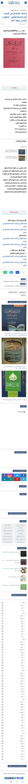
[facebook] (23, 475)
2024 (23, 639)
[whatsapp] (11, 479)
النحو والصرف (23, 10)
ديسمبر (21, 616)
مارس (22, 605)
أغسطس (21, 618)
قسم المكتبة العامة (7, 542)
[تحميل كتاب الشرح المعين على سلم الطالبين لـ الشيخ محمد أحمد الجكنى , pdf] (14, 351)
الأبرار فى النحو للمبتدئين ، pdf (14, 577)
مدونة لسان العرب (7, 773)
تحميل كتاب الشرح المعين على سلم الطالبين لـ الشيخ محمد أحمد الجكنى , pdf (11, 157)
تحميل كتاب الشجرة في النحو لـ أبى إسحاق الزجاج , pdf (15, 400)
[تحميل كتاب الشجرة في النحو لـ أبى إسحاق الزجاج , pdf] (14, 384)
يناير (22, 610)
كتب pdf (23, 295)
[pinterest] (17, 479)
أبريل (22, 629)
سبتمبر (21, 647)
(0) (2, 24)
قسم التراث (20, 533)
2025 (23, 613)
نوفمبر (21, 644)
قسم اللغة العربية (14, 10)
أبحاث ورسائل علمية (20, 525)
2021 (23, 733)
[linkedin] (5, 479)
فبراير (22, 608)
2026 (23, 603)
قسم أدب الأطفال (7, 528)
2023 (23, 670)
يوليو (22, 621)
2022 (23, 699)
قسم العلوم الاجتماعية (20, 539)
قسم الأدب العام (20, 530)
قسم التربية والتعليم (20, 536)
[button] (17, 272)
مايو (22, 626)
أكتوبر (22, 678)
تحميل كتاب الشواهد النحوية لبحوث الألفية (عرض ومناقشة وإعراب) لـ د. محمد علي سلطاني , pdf (10, 150)
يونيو (22, 623)
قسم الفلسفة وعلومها (7, 539)
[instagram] (11, 475)
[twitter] (17, 475)
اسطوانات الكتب (7, 525)
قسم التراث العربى (7, 533)
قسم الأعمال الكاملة (7, 530)
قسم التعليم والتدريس (7, 536)
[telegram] (23, 479)
